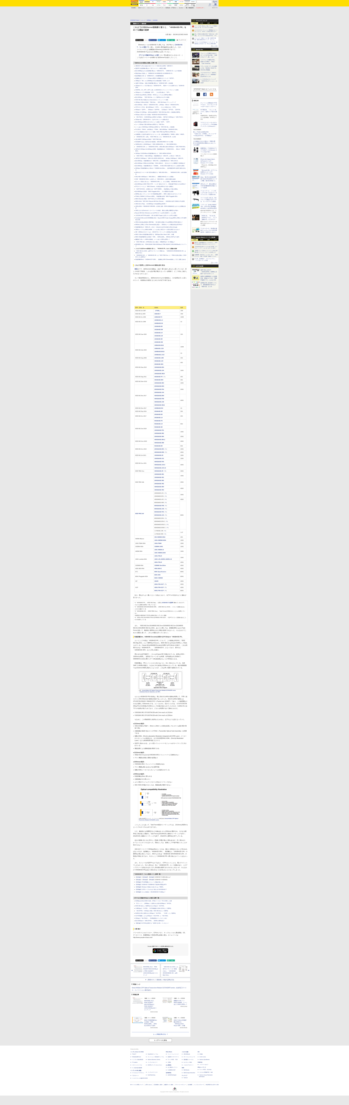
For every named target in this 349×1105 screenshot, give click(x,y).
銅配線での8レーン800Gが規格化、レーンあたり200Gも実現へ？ (152, 239)
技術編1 (139, 877)
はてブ (163, 40)
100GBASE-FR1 (159, 430)
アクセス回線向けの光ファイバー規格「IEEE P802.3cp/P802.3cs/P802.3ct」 (155, 132)
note (172, 40)
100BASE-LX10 (159, 348)
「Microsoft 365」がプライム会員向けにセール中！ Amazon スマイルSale (208, 172)
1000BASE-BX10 (159, 351)
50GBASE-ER (158, 446)
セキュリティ (150, 7)
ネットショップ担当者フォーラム (156, 1056)
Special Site (199, 49)
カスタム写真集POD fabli (206, 1072)
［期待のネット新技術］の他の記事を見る (160, 980)
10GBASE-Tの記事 (167, 602)
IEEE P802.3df (139, 513)
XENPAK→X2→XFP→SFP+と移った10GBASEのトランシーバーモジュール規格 (156, 90)
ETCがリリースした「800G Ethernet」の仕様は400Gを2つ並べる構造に (154, 186)
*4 (165, 493)
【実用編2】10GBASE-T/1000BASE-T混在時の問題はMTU (151, 884)
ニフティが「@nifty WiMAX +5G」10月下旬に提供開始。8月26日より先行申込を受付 (208, 206)
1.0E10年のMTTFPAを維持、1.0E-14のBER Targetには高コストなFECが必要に (156, 215)
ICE (198, 1051)
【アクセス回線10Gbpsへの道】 (149, 55)
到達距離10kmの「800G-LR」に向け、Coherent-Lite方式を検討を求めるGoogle (156, 227)
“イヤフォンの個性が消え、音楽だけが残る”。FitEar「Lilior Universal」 (208, 61)
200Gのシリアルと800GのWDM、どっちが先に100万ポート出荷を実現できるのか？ (157, 229)
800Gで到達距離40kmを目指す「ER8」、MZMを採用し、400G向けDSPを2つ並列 (157, 237)
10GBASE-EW (158, 329)
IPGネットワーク (202, 1067)
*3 (165, 471)
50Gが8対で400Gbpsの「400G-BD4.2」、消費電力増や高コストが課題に (154, 176)
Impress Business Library (154, 1059)
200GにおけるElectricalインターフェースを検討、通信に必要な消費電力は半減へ (156, 210)
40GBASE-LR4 (158, 361)
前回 (136, 269)
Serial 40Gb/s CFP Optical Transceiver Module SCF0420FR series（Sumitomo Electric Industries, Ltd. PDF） (157, 691)
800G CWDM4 (158, 578)
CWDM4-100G (158, 546)
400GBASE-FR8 (159, 398)
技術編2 (145, 877)
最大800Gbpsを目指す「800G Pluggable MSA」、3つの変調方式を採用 (154, 191)
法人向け (181, 7)
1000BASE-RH (158, 408)
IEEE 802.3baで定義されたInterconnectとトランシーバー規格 (151, 99)
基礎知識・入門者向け (171, 7)
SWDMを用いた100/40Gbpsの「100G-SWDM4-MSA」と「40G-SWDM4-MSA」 (156, 144)
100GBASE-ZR (158, 455)
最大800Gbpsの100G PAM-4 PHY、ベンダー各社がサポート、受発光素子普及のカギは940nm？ (160, 184)
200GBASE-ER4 (159, 449)
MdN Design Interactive (189, 1072)
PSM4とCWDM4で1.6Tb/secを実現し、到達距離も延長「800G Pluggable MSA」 (156, 196)
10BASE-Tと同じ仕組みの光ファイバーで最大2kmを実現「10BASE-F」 (154, 66)
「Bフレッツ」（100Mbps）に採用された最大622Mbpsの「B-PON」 (153, 903)
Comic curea (202, 1056)
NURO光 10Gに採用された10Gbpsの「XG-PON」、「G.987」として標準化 (155, 913)
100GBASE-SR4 (159, 383)
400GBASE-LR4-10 (160, 468)
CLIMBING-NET (171, 1070)
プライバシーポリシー (180, 1084)
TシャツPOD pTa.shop (205, 1069)
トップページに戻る (160, 1040)
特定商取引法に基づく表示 (212, 1084)
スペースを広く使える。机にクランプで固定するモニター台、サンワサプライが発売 (208, 199)
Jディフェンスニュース (189, 1056)
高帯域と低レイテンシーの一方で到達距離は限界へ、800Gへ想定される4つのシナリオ (158, 194)
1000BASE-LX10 (159, 354)
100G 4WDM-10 (159, 549)
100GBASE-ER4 (159, 367)
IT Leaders (135, 1062)
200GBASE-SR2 (159, 480)
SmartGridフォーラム (153, 1054)
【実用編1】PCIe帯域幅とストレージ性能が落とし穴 (149, 882)
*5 (165, 584)
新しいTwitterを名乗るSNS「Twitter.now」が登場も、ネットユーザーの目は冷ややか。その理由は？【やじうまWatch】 (206, 35)
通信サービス (141, 7)
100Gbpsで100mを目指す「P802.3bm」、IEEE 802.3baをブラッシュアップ (155, 102)
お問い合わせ (148, 1084)
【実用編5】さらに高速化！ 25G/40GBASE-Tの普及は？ (150, 892)
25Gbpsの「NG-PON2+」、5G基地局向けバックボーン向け (151, 918)
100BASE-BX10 (159, 345)
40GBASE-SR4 (158, 364)
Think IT (134, 1054)
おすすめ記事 (199, 266)
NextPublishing (151, 1075)
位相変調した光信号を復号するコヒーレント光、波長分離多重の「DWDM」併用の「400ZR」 (160, 134)
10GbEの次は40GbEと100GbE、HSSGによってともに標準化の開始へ (154, 94)
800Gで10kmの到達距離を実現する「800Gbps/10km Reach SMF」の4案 (154, 234)
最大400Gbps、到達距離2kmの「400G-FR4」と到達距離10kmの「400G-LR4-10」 (157, 160)
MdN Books (186, 1070)
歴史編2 (145, 879)
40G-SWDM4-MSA (159, 537)
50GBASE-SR (158, 427)
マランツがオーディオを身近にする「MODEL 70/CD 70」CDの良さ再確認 (208, 68)
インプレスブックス (153, 1072)
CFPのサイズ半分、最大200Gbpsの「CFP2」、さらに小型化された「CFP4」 (156, 107)
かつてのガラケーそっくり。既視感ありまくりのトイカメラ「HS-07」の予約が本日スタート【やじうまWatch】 (206, 31)
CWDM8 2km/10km (160, 565)
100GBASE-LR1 (159, 458)
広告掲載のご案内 (158, 1084)
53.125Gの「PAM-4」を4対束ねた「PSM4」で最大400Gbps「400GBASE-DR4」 (156, 129)
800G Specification (160, 571)
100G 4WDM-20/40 (160, 552)
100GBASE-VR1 (159, 477)
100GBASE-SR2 (159, 433)
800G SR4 (157, 575)
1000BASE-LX (158, 320)
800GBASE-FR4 (159, 512)
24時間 (201, 23)
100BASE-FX (158, 317)
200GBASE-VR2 (159, 483)
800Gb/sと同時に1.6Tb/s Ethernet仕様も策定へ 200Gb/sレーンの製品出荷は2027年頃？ (159, 224)
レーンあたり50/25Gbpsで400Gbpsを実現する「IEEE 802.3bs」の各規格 (154, 127)
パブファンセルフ (203, 1064)
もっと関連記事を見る (159, 1034)
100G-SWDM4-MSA (160, 540)
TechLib (185, 1077)
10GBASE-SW (158, 342)
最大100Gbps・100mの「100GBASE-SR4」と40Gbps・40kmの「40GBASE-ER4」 (157, 104)
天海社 (201, 1054)
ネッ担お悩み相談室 (137, 1067)
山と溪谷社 (168, 1065)
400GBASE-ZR (158, 471)
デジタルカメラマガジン (138, 1072)
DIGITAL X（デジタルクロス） (155, 1065)
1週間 (208, 23)
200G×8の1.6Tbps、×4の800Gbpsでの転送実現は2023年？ (151, 204)
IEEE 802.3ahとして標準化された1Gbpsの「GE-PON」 (150, 906)
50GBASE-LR (158, 424)
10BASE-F (157, 314)
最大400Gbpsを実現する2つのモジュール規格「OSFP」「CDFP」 (153, 122)
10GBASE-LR (158, 332)
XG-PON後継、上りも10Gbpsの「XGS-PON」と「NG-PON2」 (152, 915)
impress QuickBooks (204, 1059)
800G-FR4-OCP (159, 590)
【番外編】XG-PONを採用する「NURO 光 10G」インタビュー (152, 923)
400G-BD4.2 (158, 568)
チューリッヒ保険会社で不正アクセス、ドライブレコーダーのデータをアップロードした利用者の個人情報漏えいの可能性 (208, 106)
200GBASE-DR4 (159, 386)
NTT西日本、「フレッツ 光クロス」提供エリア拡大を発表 (208, 111)
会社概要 (190, 1084)
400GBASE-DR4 (159, 395)
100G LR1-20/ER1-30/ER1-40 (163, 559)
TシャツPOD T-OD (173, 1059)
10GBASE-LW (158, 336)
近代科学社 (168, 1072)
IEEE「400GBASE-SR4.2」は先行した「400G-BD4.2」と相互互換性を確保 (155, 179)
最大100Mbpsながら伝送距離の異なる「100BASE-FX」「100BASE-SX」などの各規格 (158, 71)
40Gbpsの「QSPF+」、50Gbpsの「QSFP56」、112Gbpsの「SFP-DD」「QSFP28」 (158, 109)
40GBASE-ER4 (158, 380)
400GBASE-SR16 (159, 405)
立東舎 (169, 1062)
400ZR (156, 581)
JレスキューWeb (188, 1062)
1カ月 (215, 23)
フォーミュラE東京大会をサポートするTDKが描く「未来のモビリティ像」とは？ (208, 55)
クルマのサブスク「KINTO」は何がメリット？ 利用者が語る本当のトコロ (208, 74)
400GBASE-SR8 (159, 442)
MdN (183, 1067)
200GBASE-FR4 (159, 389)
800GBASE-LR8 (159, 509)
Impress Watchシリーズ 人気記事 (205, 237)
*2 (165, 449)
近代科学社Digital (172, 1075)
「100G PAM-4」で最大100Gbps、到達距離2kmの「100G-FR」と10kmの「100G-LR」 (158, 156)
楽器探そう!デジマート (173, 1056)
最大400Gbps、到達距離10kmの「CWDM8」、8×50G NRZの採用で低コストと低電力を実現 (159, 165)
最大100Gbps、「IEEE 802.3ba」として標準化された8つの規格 (152, 97)
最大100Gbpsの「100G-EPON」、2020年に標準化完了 (150, 920)
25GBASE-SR (158, 411)
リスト (146, 40)
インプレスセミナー (153, 1062)
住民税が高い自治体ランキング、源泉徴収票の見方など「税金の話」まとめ (208, 284)
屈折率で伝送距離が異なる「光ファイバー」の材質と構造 (150, 68)
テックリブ (184, 1075)
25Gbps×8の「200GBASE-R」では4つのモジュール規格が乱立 (152, 119)
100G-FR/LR (158, 556)
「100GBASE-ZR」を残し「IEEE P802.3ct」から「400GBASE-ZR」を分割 (155, 136)
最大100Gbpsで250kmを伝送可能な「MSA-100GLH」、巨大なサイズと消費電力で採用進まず (160, 163)
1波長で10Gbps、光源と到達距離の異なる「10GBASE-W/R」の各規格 (154, 83)
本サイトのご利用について (136, 1084)
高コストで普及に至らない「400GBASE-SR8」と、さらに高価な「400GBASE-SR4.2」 (158, 181)
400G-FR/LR (158, 562)
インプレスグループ (199, 1084)
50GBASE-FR (158, 420)
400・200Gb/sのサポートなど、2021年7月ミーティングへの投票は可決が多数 (156, 232)
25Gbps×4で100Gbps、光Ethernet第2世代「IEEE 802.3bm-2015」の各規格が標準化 (157, 112)
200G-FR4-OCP (159, 584)
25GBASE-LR (158, 417)
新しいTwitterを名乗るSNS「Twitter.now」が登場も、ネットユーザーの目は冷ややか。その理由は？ (204, 133)
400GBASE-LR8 (159, 402)
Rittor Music (169, 1051)
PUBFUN (200, 1062)
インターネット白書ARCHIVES (140, 1078)
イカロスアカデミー (188, 1065)
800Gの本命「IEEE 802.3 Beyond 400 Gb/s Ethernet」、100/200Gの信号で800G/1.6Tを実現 (160, 201)
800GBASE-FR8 (159, 505)
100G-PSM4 (158, 543)
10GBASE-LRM (159, 358)
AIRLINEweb (187, 1054)
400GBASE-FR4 (159, 461)
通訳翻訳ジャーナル (188, 1059)
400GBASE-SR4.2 (159, 439)
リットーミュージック (173, 1054)
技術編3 (152, 877)
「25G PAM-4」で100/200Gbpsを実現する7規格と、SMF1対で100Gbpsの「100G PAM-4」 (159, 117)
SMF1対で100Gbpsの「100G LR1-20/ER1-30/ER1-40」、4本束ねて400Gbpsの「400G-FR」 (159, 158)
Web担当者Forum (136, 1056)
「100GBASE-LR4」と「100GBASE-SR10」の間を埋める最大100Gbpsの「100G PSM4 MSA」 (160, 146)
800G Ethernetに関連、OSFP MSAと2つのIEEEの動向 (150, 199)
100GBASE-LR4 (159, 370)
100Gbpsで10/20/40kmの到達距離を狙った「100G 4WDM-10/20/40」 (153, 153)
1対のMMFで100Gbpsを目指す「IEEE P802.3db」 (148, 139)
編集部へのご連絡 (168, 1084)
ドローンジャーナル (137, 1065)
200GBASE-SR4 (159, 436)
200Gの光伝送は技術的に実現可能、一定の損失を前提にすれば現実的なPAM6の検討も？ (159, 222)
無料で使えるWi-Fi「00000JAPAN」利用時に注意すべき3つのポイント (208, 271)
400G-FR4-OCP (159, 587)
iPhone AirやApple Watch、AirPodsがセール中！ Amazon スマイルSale (208, 161)
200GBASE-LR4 (159, 392)
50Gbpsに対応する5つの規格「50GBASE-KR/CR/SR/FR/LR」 (151, 114)
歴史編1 (139, 879)
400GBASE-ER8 (159, 452)
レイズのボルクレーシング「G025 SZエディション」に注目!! (208, 80)
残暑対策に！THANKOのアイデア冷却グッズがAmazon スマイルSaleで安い (208, 150)
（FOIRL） (157, 310)
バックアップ (159, 7)
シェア (153, 40)
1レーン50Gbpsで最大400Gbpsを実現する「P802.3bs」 (150, 124)
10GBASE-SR (158, 339)
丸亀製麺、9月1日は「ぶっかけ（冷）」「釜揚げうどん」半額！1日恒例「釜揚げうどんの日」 (206, 256)
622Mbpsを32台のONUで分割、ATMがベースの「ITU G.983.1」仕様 (153, 901)
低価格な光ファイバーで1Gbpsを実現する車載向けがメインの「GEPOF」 (155, 78)
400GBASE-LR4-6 (159, 464)
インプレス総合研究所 (137, 1059)
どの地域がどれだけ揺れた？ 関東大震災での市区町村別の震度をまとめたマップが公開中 (204, 143)
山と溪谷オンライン (172, 1067)
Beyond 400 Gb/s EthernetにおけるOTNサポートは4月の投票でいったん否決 (155, 213)
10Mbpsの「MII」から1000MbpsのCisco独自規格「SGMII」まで (152, 80)
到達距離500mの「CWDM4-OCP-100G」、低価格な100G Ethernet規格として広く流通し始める (160, 259)
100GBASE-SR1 (159, 474)
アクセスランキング (201, 20)
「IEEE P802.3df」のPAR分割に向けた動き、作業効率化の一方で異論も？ (155, 242)
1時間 (194, 23)
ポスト (140, 40)
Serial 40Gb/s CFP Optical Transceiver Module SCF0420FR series (158, 819)
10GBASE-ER (158, 326)
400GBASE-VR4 (159, 490)
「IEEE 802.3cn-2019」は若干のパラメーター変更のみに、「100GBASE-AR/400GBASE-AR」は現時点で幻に (170, 971)
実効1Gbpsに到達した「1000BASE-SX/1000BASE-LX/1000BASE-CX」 (154, 73)
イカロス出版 (185, 1051)
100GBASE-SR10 (159, 373)
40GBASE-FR (158, 376)
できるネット (135, 1075)
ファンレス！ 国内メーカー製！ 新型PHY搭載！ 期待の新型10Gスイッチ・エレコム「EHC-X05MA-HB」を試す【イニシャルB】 (206, 40)
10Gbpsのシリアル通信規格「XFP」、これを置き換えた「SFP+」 (153, 92)
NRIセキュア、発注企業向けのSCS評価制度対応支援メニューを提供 (208, 185)
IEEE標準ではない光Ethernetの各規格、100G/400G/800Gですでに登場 (154, 141)
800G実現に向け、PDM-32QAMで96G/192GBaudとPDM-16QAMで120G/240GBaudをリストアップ (150, 971)
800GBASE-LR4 (159, 515)
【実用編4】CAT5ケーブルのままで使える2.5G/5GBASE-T (151, 889)
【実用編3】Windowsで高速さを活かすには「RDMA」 (149, 887)
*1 (164, 376)
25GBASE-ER (158, 414)
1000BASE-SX (158, 323)
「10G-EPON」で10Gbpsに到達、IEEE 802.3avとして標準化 (151, 910)
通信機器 (133, 7)
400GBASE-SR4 (159, 486)
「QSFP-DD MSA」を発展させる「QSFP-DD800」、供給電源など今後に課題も (156, 189)
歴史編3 (152, 879)
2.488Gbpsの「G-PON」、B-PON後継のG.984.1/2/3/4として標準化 (153, 908)
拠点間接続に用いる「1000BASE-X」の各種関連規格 (149, 76)
